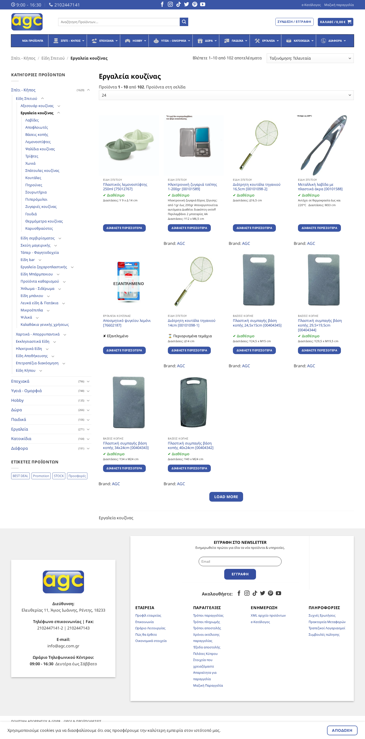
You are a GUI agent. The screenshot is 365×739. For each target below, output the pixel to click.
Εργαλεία (19, 429)
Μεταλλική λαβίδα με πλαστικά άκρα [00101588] (320, 186)
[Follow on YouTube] (202, 4)
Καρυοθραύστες (39, 228)
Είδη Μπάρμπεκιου (37, 274)
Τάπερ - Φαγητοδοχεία (40, 252)
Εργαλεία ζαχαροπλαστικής (44, 266)
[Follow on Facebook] (162, 4)
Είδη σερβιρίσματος (38, 238)
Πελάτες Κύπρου (205, 653)
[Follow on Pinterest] (194, 4)
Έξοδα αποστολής (206, 647)
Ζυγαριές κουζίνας (41, 206)
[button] (336, 22)
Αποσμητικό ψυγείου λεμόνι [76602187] (127, 323)
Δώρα (16, 409)
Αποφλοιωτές (36, 127)
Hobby (17, 400)
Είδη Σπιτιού (53, 58)
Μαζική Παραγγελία (208, 685)
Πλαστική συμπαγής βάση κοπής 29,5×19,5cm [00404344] (320, 325)
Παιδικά (18, 419)
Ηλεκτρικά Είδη (29, 348)
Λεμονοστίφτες (38, 141)
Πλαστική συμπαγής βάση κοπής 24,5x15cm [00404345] (257, 323)
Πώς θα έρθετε (146, 634)
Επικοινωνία (144, 622)
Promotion (41, 476)
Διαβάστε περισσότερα (124, 228)
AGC (181, 243)
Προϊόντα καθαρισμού (40, 281)
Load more (226, 496)
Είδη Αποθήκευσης (32, 355)
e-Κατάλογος (311, 4)
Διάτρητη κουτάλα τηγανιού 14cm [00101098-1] (192, 323)
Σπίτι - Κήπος (23, 58)
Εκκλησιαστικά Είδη (32, 341)
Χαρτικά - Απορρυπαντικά (38, 334)
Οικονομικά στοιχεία (151, 640)
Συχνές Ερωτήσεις (322, 615)
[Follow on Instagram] (170, 4)
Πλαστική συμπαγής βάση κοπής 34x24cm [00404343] (126, 445)
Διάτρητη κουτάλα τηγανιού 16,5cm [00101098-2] (257, 186)
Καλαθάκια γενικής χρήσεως (45, 324)
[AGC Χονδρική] (31, 21)
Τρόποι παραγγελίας (208, 615)
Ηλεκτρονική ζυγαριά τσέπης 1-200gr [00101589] (192, 186)
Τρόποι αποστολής (207, 628)
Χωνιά (30, 163)
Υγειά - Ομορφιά (26, 390)
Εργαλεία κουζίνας (37, 113)
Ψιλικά (26, 317)
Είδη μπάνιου (32, 295)
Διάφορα (19, 448)
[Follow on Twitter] (186, 4)
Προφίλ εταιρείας (148, 615)
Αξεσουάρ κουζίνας (37, 105)
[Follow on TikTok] (178, 4)
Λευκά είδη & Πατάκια (39, 302)
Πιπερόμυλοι (36, 199)
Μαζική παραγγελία (339, 4)
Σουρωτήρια (36, 192)
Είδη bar (28, 259)
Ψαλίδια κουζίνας (40, 149)
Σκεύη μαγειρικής (35, 245)
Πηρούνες (33, 185)
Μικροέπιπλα (32, 310)
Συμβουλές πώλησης (324, 634)
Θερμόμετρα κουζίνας (44, 221)
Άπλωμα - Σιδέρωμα (37, 288)
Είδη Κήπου (26, 370)
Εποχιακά (20, 381)
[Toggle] (88, 90)
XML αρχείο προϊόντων (268, 615)
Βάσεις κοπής (36, 134)
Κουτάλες (33, 177)
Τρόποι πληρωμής (206, 622)
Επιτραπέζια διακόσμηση (37, 363)
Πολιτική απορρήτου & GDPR (35, 721)
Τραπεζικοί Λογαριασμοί (327, 628)
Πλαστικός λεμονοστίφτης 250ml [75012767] (125, 186)
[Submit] (184, 22)
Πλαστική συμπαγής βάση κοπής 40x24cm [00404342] (191, 445)
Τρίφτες (31, 156)
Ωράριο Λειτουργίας (150, 628)
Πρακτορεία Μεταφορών (327, 622)
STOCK (59, 476)
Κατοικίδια (21, 438)
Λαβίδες (32, 120)
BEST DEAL (20, 476)
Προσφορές (77, 476)
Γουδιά (31, 214)
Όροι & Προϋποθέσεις (83, 721)
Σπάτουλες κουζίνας (42, 170)
